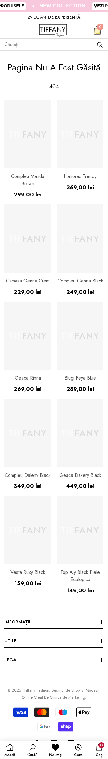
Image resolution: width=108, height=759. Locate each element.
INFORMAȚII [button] (17, 622)
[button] (97, 30)
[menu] (9, 30)
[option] (54, 17)
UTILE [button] (10, 640)
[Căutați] (100, 44)
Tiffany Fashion (36, 690)
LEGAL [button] (11, 660)
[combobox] (50, 44)
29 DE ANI (54, 17)
